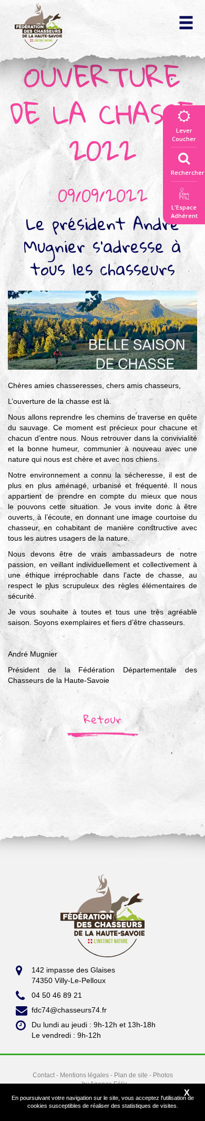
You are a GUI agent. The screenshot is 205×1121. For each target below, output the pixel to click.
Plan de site (131, 1075)
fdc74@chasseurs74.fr (69, 1010)
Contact (44, 1075)
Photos (163, 1075)
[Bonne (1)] (102, 329)
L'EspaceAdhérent (184, 211)
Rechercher (187, 172)
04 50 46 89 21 (57, 995)
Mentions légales (84, 1075)
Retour (102, 719)
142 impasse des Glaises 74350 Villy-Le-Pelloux (73, 975)
